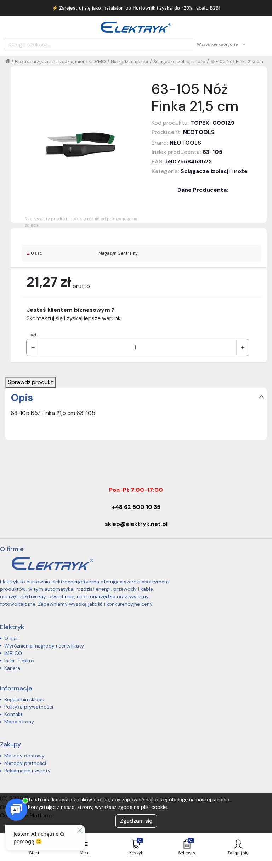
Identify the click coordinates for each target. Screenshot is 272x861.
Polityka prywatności (28, 707)
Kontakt (13, 714)
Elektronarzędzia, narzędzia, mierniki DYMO (60, 62)
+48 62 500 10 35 (136, 507)
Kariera (12, 668)
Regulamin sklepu (24, 699)
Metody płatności (25, 763)
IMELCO (13, 653)
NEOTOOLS (199, 132)
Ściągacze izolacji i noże (179, 62)
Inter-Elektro (19, 660)
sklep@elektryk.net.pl (136, 524)
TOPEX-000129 (212, 123)
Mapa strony (19, 721)
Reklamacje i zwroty (27, 770)
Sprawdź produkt (30, 382)
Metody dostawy (24, 755)
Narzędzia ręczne (129, 62)
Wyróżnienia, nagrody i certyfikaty (44, 646)
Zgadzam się (136, 820)
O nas (11, 638)
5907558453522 (188, 161)
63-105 (212, 152)
